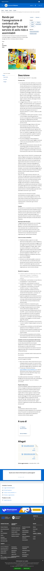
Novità (6, 10)
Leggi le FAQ (13, 554)
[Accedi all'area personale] (39, 1)
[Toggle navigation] (2, 5)
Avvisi (10, 10)
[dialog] (22, 565)
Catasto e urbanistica (15, 534)
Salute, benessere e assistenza (26, 537)
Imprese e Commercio (15, 530)
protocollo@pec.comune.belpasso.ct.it (28, 369)
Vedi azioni (37, 17)
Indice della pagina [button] (6, 73)
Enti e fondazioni (4, 533)
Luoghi (34, 536)
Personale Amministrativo (4, 537)
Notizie (34, 527)
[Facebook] (35, 5)
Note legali (24, 552)
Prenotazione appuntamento (14, 547)
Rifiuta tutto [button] (26, 568)
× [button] (42, 560)
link (33, 566)
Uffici (2, 531)
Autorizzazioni (25, 540)
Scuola (14, 10)
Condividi (31, 17)
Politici (2, 535)
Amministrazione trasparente (25, 547)
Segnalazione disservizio (14, 551)
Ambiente (24, 534)
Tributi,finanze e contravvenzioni (25, 531)
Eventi (34, 538)
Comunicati (35, 529)
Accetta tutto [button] (17, 568)
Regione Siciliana (5, 1)
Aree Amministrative (5, 529)
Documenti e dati (4, 541)
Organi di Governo (4, 527)
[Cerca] (41, 5)
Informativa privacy (26, 550)
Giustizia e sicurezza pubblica (26, 527)
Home (2, 10)
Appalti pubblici (14, 532)
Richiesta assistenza (15, 556)
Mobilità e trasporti (15, 536)
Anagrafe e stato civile (15, 528)
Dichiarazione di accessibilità (25, 555)
